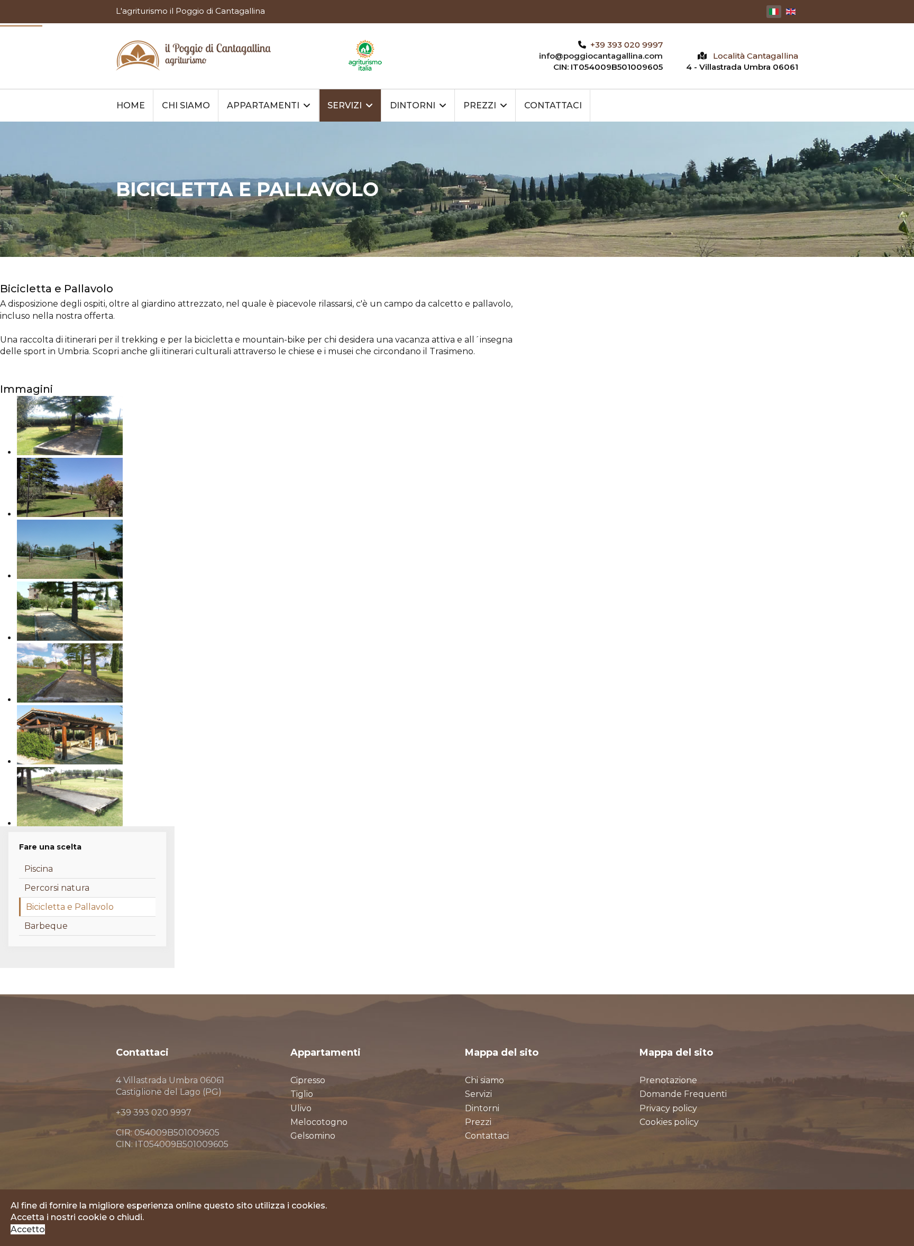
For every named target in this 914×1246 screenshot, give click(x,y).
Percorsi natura (56, 888)
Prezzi (479, 105)
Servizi (344, 105)
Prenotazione (668, 1080)
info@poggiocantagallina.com (601, 56)
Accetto (28, 1229)
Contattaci (553, 105)
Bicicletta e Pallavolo (70, 907)
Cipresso (307, 1080)
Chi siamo (186, 105)
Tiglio (301, 1094)
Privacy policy (668, 1108)
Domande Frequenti (683, 1094)
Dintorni (412, 105)
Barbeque (46, 926)
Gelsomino (312, 1136)
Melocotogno (319, 1122)
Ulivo (301, 1108)
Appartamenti (263, 105)
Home (130, 105)
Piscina (38, 869)
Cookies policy (669, 1122)
